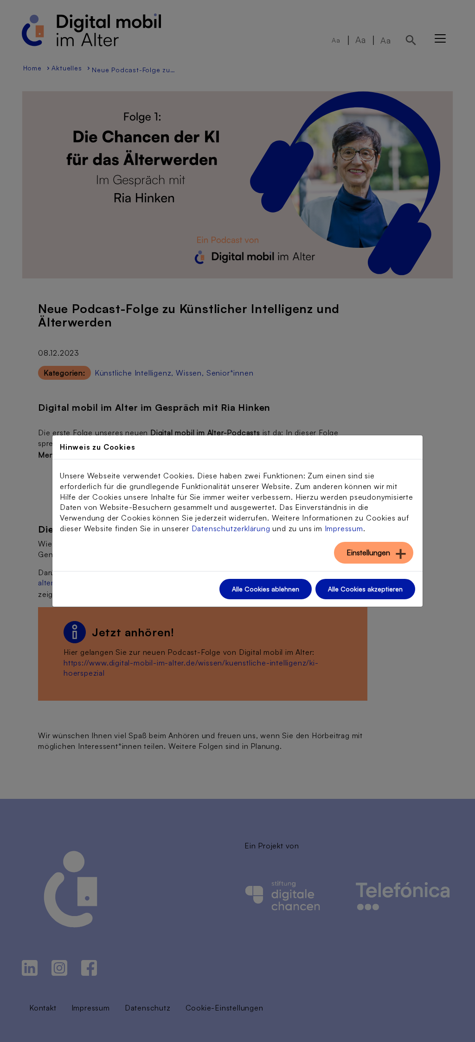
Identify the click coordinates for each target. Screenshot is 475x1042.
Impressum (344, 528)
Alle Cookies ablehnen (265, 589)
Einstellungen (368, 552)
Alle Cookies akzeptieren (365, 589)
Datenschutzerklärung (231, 528)
